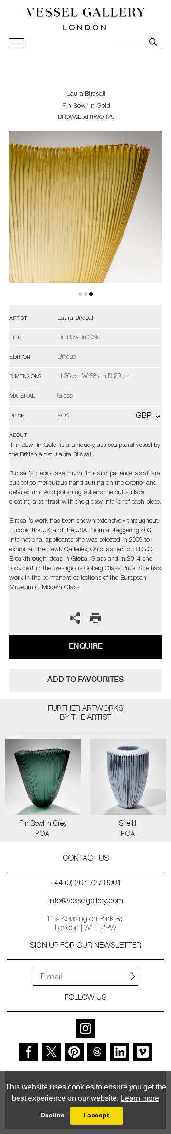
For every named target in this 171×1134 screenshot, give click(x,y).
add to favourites (86, 679)
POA (42, 834)
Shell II (128, 824)
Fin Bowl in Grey (42, 824)
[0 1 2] (86, 218)
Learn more (140, 1098)
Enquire (86, 646)
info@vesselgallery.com (85, 902)
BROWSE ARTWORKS (86, 118)
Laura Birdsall (85, 94)
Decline (52, 1115)
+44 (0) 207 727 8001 (85, 884)
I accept (96, 1115)
